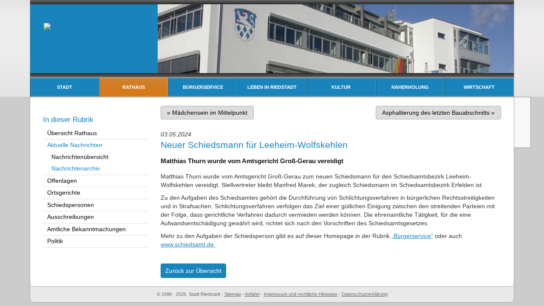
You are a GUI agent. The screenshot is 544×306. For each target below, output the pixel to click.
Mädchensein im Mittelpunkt (207, 112)
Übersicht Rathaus (72, 133)
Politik (55, 241)
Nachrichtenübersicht (79, 156)
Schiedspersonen (70, 204)
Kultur (341, 87)
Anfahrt (252, 294)
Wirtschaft (479, 87)
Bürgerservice (203, 87)
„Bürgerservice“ (412, 235)
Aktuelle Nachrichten (74, 145)
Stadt (64, 87)
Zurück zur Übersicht (193, 270)
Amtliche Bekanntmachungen (86, 229)
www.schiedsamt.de (188, 244)
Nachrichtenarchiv (75, 168)
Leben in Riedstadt (272, 87)
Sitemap (232, 294)
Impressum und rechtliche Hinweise (300, 294)
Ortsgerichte (63, 192)
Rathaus (133, 87)
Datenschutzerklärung (365, 294)
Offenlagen (62, 180)
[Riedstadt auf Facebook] (523, 137)
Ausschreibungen (70, 216)
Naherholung (410, 87)
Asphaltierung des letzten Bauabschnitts (438, 112)
